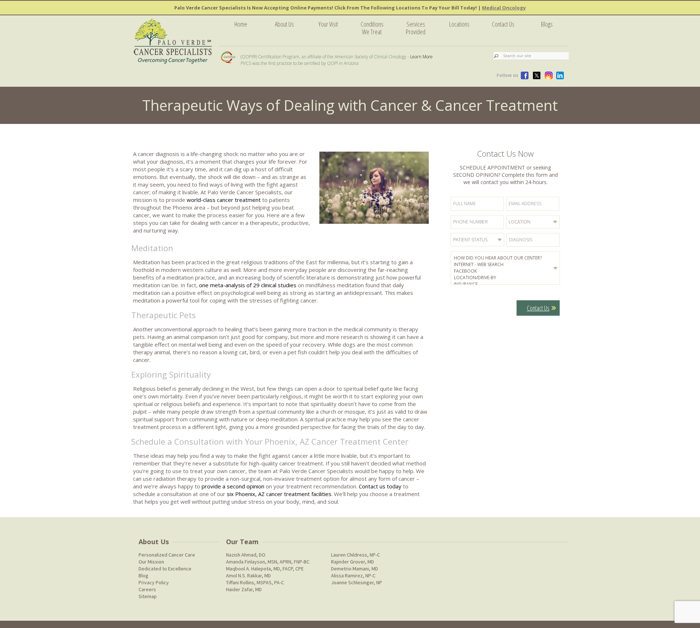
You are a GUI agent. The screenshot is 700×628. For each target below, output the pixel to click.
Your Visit (328, 24)
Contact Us (503, 24)
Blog (143, 575)
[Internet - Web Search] (506, 264)
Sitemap (148, 596)
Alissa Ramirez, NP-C (353, 575)
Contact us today (380, 486)
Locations (459, 24)
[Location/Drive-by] (506, 277)
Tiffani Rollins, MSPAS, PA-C (255, 582)
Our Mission (151, 561)
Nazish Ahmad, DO (245, 554)
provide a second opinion (233, 486)
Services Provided (415, 28)
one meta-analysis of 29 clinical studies (247, 285)
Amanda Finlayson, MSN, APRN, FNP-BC (268, 561)
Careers (147, 589)
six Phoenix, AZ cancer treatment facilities (279, 494)
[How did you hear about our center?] (506, 258)
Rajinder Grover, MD (352, 561)
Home (240, 24)
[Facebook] (506, 271)
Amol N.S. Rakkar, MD (248, 575)
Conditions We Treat (372, 28)
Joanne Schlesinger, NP (356, 582)
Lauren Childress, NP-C (355, 554)
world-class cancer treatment (224, 199)
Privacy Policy (154, 582)
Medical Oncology (504, 7)
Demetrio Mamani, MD (354, 568)
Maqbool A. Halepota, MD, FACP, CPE (265, 568)
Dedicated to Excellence (165, 568)
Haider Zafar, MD (244, 589)
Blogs (547, 24)
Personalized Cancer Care (167, 554)
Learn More (421, 57)
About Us (284, 24)
